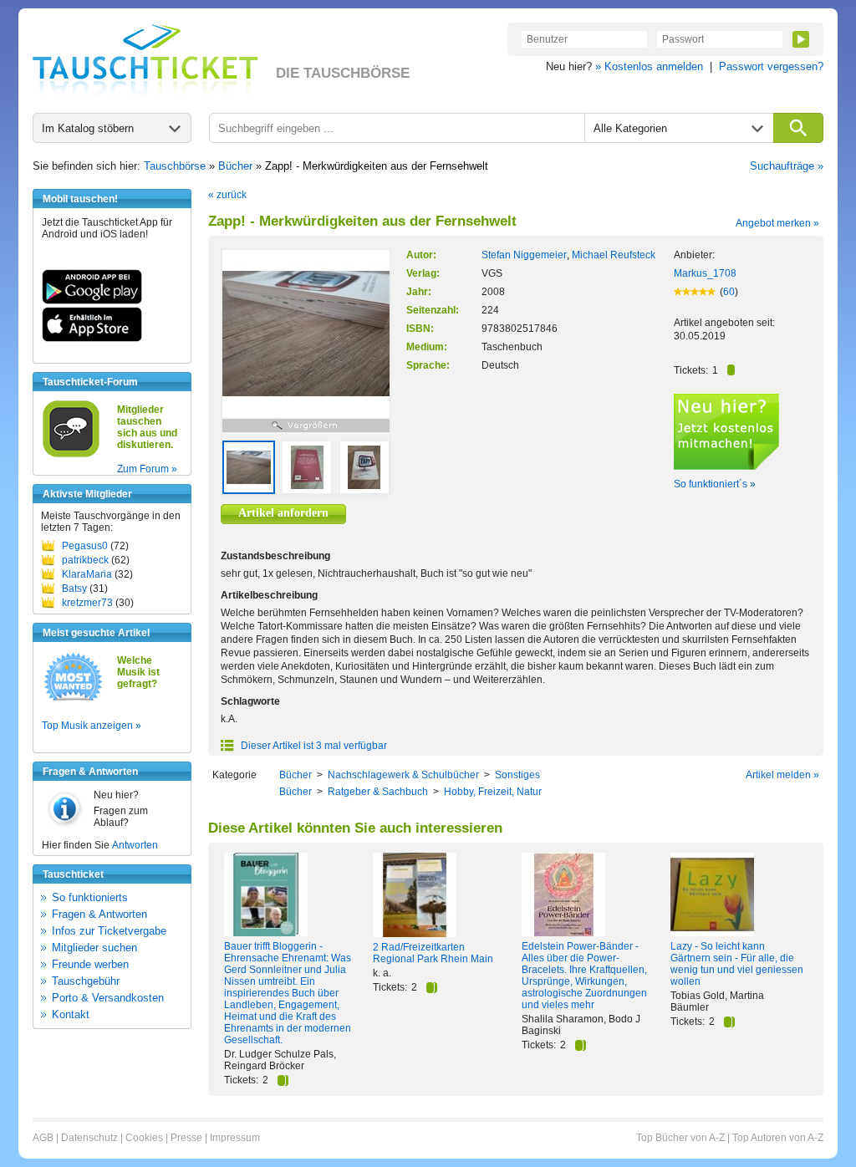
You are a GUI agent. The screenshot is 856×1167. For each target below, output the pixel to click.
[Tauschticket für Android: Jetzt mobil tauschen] (92, 301)
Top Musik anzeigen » (91, 725)
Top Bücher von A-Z (680, 1138)
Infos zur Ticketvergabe (109, 931)
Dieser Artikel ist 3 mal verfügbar (312, 746)
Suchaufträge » (786, 166)
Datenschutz (89, 1138)
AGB (43, 1138)
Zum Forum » (147, 469)
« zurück (227, 195)
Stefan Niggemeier (524, 255)
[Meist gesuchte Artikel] (73, 700)
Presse (186, 1138)
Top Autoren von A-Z (777, 1138)
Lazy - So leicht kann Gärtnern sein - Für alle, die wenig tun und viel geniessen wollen (736, 963)
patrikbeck (85, 560)
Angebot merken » (777, 223)
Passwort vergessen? (771, 66)
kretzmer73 (87, 603)
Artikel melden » (782, 775)
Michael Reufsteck (613, 255)
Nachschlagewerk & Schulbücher (403, 775)
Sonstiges (517, 775)
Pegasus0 (85, 546)
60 (729, 292)
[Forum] (71, 455)
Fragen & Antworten (99, 914)
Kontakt (70, 1014)
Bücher (235, 166)
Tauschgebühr (86, 981)
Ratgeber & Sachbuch (378, 792)
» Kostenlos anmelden (649, 66)
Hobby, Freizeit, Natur (493, 792)
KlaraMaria (87, 574)
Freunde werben (90, 964)
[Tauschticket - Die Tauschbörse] (145, 60)
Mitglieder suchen (94, 947)
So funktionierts (90, 897)
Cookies (144, 1138)
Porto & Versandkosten (108, 997)
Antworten (135, 845)
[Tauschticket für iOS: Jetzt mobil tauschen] (92, 338)
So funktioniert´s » (715, 484)
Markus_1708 (705, 273)
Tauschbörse (175, 166)
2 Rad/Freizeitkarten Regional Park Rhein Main (433, 953)
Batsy (74, 588)
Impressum (235, 1138)
